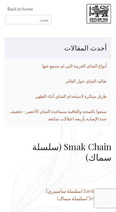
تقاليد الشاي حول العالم (86, 81)
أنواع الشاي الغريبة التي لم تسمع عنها (74, 65)
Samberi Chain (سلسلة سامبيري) (78, 191)
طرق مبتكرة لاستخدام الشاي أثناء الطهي (71, 96)
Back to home (20, 8)
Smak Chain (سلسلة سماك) (84, 198)
